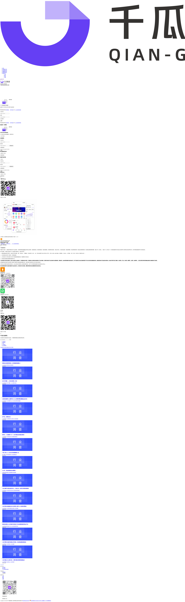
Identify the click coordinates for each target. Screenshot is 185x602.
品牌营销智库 (4, 72)
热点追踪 (5, 347)
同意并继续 (4, 244)
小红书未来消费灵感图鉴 (16, 400)
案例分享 (8, 347)
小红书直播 (16, 508)
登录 (1, 120)
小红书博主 (8, 544)
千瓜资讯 (3, 344)
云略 (5, 77)
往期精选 (4, 345)
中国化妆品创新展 (5, 472)
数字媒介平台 (8, 526)
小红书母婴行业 (9, 400)
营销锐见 (3, 342)
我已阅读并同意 (3, 109)
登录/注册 (2, 79)
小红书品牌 (12, 544)
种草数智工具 (4, 69)
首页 (3, 68)
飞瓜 (5, 74)
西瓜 (5, 75)
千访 (3, 343)
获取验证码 (11, 145)
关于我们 (3, 567)
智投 (5, 76)
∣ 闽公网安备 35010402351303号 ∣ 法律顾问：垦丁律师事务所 (40, 600)
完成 (1, 150)
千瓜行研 (3, 341)
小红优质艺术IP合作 (9, 490)
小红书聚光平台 (9, 418)
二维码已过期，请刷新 (5, 105)
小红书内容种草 (8, 454)
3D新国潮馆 (11, 472)
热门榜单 (11, 347)
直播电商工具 (4, 71)
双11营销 (3, 454)
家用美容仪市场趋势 (9, 365)
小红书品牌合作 (14, 454)
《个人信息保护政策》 (15, 243)
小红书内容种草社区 (14, 526)
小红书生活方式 (9, 436)
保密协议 (7, 109)
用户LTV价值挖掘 (15, 418)
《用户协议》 (8, 243)
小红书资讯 (4, 365)
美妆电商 (14, 472)
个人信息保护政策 (18, 109)
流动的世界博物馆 (16, 490)
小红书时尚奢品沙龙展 (10, 508)
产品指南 (3, 572)
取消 (1, 244)
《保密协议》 (2, 243)
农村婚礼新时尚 (14, 436)
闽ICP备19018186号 (26, 600)
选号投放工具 (4, 70)
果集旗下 (3, 73)
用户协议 (11, 109)
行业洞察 (1, 347)
